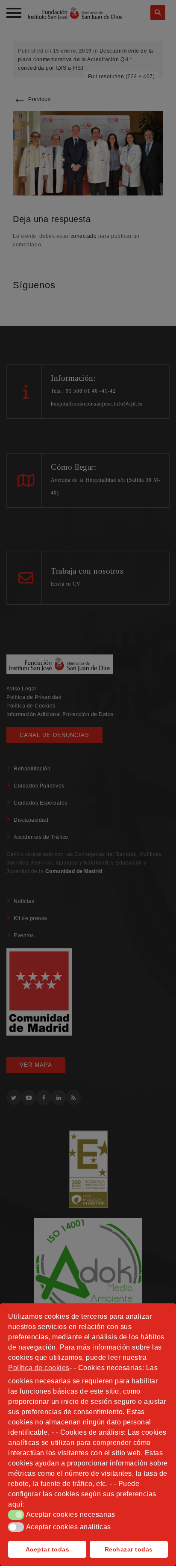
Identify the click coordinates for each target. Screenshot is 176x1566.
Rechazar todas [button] (129, 1549)
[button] (16, 1514)
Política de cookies (39, 1367)
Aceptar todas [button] (48, 1549)
